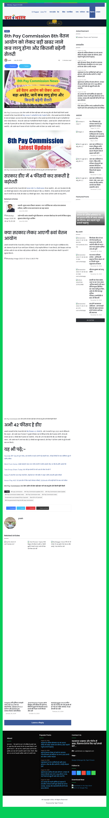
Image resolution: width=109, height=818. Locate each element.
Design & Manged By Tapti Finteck (83, 760)
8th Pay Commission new (33, 494)
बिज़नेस (92, 12)
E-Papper (35, 12)
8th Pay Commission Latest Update (55, 491)
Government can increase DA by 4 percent (16, 497)
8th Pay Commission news (49, 494)
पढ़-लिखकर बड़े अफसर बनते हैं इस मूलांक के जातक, (95, 123)
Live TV (43, 12)
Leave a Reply (38, 723)
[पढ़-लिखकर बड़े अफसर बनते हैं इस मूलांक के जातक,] (82, 124)
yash (9, 60)
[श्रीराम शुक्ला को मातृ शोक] (82, 272)
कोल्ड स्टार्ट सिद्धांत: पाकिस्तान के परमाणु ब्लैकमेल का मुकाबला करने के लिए (96, 135)
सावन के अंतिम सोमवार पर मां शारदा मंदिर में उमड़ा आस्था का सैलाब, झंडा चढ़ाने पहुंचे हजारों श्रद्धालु (90, 219)
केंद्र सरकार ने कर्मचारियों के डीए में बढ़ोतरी (35, 115)
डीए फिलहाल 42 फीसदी (33, 431)
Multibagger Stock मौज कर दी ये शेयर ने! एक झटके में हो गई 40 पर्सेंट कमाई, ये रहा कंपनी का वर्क (61, 706)
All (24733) (90, 320)
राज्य (76, 12)
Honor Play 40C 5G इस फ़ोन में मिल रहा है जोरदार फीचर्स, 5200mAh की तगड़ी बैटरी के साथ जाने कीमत (35, 480)
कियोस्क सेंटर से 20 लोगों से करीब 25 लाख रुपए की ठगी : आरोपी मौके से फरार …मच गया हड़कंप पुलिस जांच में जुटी (97, 243)
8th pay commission (16, 491)
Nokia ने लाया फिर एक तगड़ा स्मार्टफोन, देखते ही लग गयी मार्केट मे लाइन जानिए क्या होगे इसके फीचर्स (33, 475)
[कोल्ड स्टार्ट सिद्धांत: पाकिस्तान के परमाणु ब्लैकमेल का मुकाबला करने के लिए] (82, 135)
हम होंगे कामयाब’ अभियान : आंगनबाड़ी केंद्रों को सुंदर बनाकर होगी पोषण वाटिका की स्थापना (96, 308)
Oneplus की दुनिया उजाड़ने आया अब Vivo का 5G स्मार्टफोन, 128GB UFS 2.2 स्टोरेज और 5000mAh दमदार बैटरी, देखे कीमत (13, 707)
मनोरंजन (82, 12)
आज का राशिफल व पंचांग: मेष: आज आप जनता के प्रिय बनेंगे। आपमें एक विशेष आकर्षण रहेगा (96, 182)
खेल (87, 12)
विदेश (63, 12)
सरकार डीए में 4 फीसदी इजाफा (35, 188)
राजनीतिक (70, 12)
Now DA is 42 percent (36, 497)
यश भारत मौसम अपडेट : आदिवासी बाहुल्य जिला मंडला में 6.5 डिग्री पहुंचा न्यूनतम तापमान (96, 259)
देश (58, 12)
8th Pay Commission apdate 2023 (33, 491)
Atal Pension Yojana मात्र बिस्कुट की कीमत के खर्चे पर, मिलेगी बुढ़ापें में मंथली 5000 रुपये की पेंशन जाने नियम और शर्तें (37, 707)
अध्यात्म (98, 12)
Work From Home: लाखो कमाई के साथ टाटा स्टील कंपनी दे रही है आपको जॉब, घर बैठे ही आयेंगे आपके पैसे (35, 464)
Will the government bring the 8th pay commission (19, 500)
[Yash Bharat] (15, 17)
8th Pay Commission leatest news (14, 494)
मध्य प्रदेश (52, 12)
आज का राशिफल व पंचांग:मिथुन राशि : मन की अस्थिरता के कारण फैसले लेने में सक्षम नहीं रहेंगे (96, 148)
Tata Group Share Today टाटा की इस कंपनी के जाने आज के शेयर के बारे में (27, 469)
